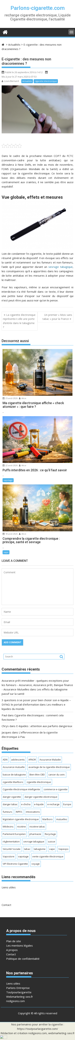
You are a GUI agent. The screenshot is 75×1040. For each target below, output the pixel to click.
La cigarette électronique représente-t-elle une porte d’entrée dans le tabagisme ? (19, 321)
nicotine (21, 826)
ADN (5, 759)
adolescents (18, 759)
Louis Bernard (11, 81)
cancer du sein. (56, 774)
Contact (6, 905)
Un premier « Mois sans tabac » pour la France (57, 317)
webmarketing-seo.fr (61, 1033)
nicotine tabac (37, 826)
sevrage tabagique (60, 267)
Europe (67, 804)
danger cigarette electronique (41, 796)
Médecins (8, 826)
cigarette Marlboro (13, 782)
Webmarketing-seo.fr (19, 996)
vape (6, 552)
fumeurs (7, 811)
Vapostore (8, 856)
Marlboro (47, 819)
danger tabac (10, 804)
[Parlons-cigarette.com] (5, 31)
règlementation (11, 841)
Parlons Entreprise (18, 988)
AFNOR (32, 759)
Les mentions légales (19, 945)
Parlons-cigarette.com (38, 8)
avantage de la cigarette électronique (49, 767)
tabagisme (40, 849)
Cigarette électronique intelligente (21, 789)
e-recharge (53, 804)
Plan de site (13, 941)
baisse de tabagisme (14, 774)
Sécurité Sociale (11, 849)
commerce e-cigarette (56, 789)
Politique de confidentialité (23, 958)
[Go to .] (3, 44)
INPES (19, 811)
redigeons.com (15, 1001)
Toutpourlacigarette (18, 992)
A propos (12, 950)
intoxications (33, 811)
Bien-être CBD (37, 774)
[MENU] (71, 31)
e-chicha (25, 804)
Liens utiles (9, 887)
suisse (51, 841)
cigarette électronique (46, 81)
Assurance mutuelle (14, 767)
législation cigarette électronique (21, 819)
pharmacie (35, 834)
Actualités (27, 81)
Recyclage (50, 834)
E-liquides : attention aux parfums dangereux (44, 726)
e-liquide (39, 804)
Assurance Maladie (50, 759)
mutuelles (61, 819)
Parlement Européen (14, 834)
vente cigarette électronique (47, 856)
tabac (27, 849)
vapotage (8, 480)
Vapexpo (63, 849)
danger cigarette (12, 796)
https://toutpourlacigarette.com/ (37, 1029)
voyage (35, 863)
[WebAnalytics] (3, 1038)
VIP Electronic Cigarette (15, 863)
